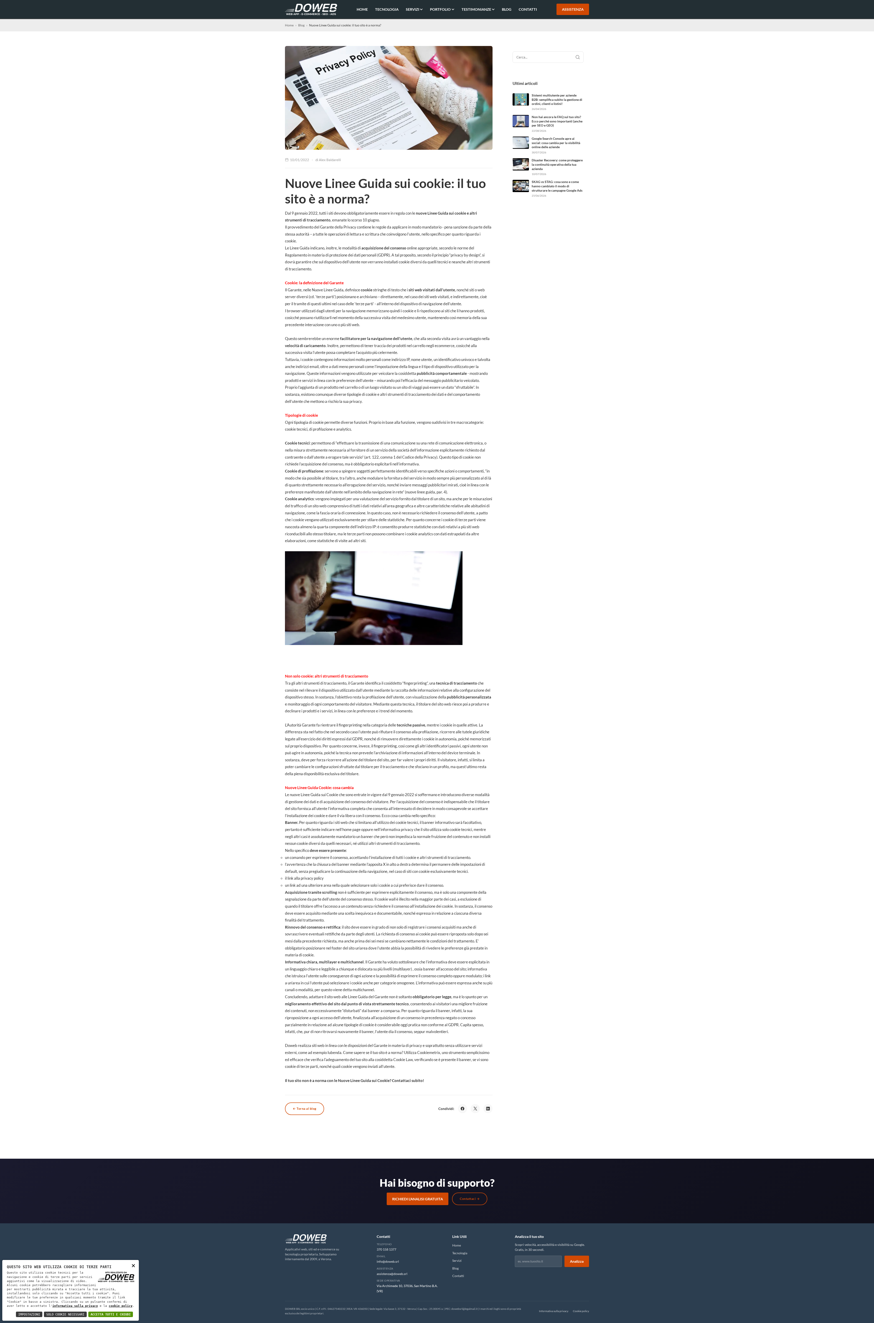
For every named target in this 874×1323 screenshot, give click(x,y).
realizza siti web (311, 1045)
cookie (318, 422)
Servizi (412, 9)
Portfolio (440, 9)
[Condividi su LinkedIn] (488, 1108)
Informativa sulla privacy (553, 1311)
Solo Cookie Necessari (65, 1314)
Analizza (577, 1261)
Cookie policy (581, 1311)
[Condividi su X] (475, 1108)
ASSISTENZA (573, 9)
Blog (506, 9)
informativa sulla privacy (75, 1306)
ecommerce (445, 345)
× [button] (133, 1265)
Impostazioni (29, 1314)
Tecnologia (387, 9)
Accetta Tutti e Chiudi (111, 1314)
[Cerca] (578, 57)
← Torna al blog (304, 1108)
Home (362, 9)
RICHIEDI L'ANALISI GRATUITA (417, 1199)
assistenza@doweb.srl (392, 1274)
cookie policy (120, 1306)
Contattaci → (470, 1199)
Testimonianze (476, 9)
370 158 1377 (386, 1249)
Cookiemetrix (428, 1052)
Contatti (528, 9)
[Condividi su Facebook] (462, 1108)
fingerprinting (415, 683)
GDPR (357, 738)
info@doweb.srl (388, 1261)
